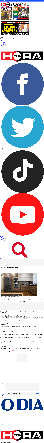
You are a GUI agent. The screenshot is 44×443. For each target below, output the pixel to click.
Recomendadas (1, 383)
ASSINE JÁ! (1, 236)
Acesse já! (1, 39)
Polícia (3, 41)
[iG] (5, 1)
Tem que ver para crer (3, 44)
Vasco (3, 47)
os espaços (13, 350)
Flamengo (4, 46)
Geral (1, 392)
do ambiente (20, 315)
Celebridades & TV (3, 240)
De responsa (4, 42)
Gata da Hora (2, 394)
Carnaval (2, 49)
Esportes (2, 45)
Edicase (1, 258)
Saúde (3, 43)
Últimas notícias (2, 40)
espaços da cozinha (18, 323)
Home (2, 237)
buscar (28, 257)
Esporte (2, 393)
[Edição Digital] (15, 36)
